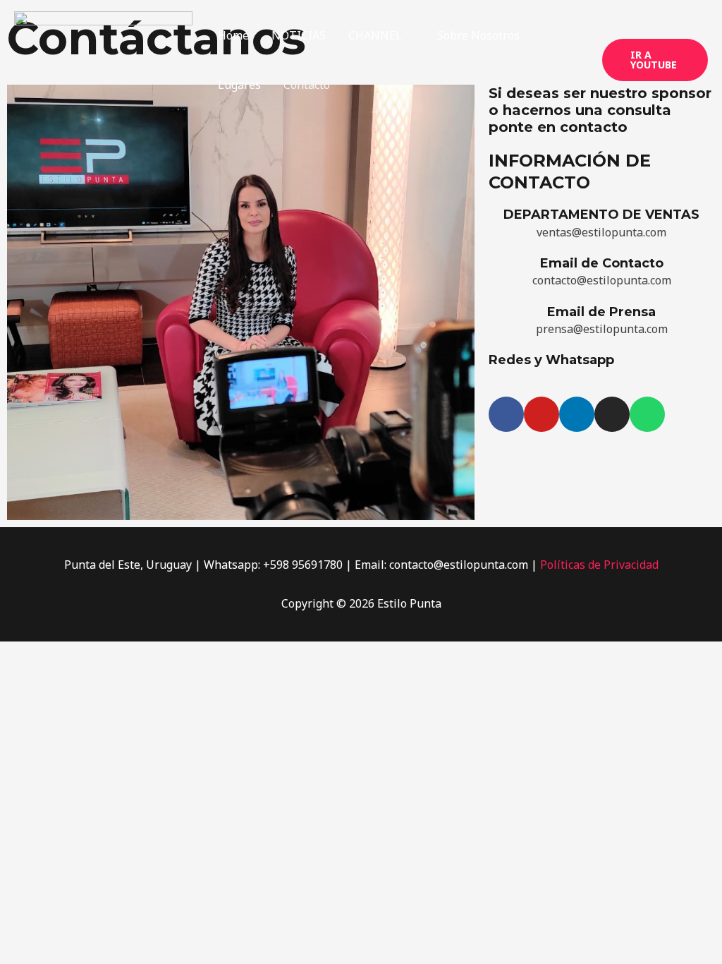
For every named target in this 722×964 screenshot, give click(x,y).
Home (233, 35)
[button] (655, 60)
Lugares (239, 84)
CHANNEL (375, 35)
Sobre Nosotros (478, 35)
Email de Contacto (601, 263)
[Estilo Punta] (103, 58)
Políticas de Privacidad (599, 564)
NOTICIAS (298, 35)
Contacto (306, 84)
